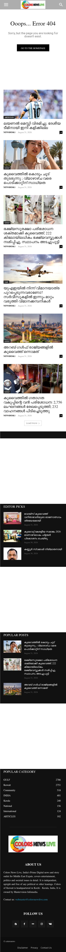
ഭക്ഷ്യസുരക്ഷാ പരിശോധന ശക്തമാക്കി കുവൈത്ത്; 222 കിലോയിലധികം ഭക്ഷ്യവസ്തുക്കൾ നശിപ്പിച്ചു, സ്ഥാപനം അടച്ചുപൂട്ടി (33, 235)
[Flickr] (33, 924)
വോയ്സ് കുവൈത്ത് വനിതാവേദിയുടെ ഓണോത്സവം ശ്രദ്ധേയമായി (42, 517)
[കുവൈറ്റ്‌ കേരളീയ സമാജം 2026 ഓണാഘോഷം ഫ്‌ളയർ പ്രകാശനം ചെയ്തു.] (12, 536)
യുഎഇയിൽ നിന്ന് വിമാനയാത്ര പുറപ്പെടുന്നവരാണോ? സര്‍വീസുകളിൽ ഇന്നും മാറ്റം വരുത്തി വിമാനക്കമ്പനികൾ (31, 294)
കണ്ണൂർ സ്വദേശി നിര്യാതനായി (43, 549)
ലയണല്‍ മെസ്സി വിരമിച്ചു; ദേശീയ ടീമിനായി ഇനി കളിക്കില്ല (32, 125)
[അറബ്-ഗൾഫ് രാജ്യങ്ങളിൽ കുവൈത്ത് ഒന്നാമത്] (33, 328)
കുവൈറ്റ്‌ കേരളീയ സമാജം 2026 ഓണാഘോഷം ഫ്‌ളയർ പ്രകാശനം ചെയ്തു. (42, 535)
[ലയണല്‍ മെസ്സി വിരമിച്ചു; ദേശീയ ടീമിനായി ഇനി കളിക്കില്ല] (33, 104)
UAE (6, 282)
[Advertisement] (33, 471)
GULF (7, 168)
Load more (31, 423)
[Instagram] (41, 924)
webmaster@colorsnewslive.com (31, 899)
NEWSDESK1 (9, 132)
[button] (6, 4)
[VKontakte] (50, 924)
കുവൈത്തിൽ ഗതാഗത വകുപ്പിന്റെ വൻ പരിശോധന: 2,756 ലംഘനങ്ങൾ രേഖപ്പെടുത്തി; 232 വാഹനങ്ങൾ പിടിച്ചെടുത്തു (33, 404)
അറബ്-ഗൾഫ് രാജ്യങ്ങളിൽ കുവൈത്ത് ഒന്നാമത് (28, 349)
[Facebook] (24, 924)
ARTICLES (9, 117)
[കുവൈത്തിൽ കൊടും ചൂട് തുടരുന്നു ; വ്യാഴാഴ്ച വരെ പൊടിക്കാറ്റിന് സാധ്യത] (33, 154)
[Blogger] (15, 924)
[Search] (61, 4)
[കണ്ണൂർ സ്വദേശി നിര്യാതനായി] (12, 553)
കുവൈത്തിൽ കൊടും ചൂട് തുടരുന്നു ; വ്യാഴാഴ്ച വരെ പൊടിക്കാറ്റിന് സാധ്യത (27, 178)
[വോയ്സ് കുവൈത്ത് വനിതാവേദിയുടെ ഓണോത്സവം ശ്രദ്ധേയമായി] (12, 518)
